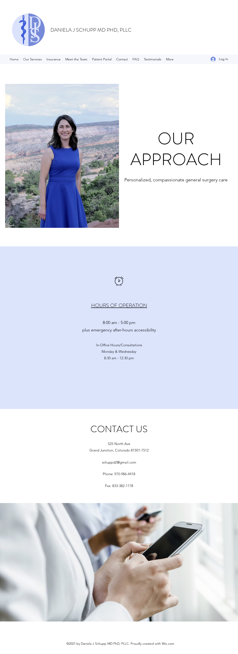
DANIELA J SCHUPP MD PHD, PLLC (91, 29)
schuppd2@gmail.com (119, 462)
